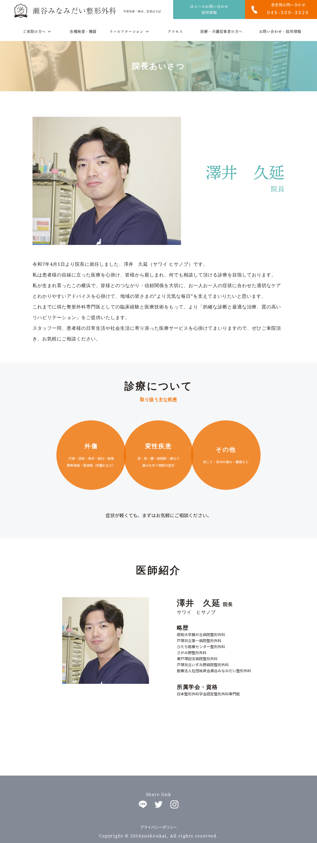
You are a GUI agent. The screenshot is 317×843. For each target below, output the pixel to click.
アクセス (175, 31)
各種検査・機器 (83, 31)
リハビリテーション (126, 31)
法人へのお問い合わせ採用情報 (209, 9)
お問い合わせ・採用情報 (280, 31)
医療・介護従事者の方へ (221, 31)
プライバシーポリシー (158, 827)
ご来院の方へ (34, 31)
